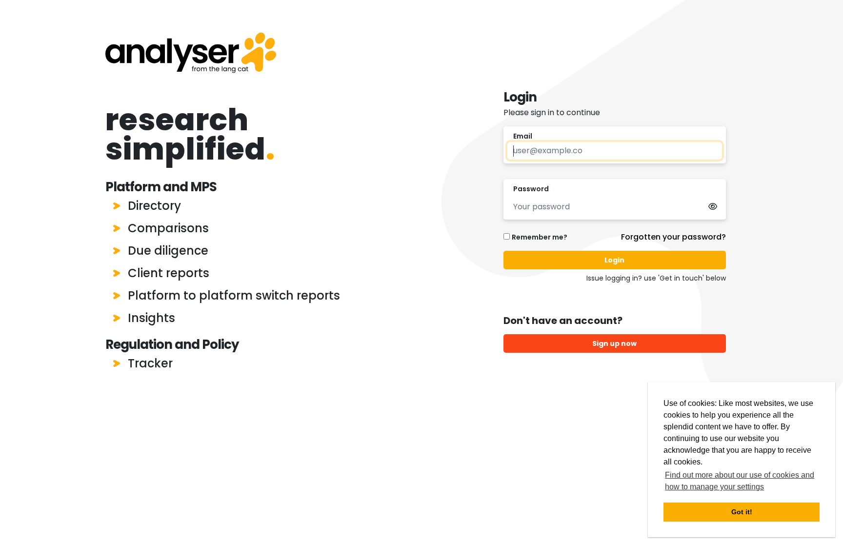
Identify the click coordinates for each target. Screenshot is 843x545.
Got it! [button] (741, 512)
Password (531, 189)
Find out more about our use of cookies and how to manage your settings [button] (739, 481)
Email (522, 136)
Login (614, 260)
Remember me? (539, 237)
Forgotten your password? (673, 236)
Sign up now (614, 343)
